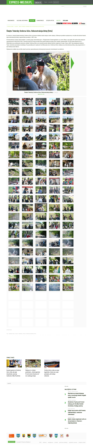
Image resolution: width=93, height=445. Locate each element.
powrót (9, 383)
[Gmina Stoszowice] (41, 437)
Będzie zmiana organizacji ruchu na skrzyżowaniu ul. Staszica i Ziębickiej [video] (77, 421)
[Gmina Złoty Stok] (49, 437)
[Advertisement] (46, 346)
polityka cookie (82, 442)
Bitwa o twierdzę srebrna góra (29, 333)
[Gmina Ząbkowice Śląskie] (17, 437)
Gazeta (58, 20)
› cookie (62, 6)
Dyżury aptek (50, 20)
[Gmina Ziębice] (55, 437)
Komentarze (40, 20)
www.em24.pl (38, 2)
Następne (72, 63)
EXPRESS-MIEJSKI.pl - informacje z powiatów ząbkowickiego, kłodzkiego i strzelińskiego (20, 2)
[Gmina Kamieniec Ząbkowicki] (33, 437)
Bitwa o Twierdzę (18, 333)
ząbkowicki (56, 2)
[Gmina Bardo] (22, 437)
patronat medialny (63, 442)
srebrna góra (12, 333)
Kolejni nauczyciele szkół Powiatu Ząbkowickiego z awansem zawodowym (77, 412)
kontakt (56, 442)
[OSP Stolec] (61, 437)
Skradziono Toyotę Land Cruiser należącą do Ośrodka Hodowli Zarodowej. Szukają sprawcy (76, 404)
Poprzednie (10, 67)
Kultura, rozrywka (22, 20)
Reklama (65, 20)
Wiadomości (11, 20)
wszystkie (50, 2)
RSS (40, 442)
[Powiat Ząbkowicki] (10, 437)
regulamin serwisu (73, 442)
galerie (16, 26)
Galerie (32, 20)
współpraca (50, 442)
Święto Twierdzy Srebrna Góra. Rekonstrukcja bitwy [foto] (31, 26)
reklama (44, 442)
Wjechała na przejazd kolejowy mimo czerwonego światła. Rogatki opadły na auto (77, 395)
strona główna (10, 26)
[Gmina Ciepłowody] (28, 437)
